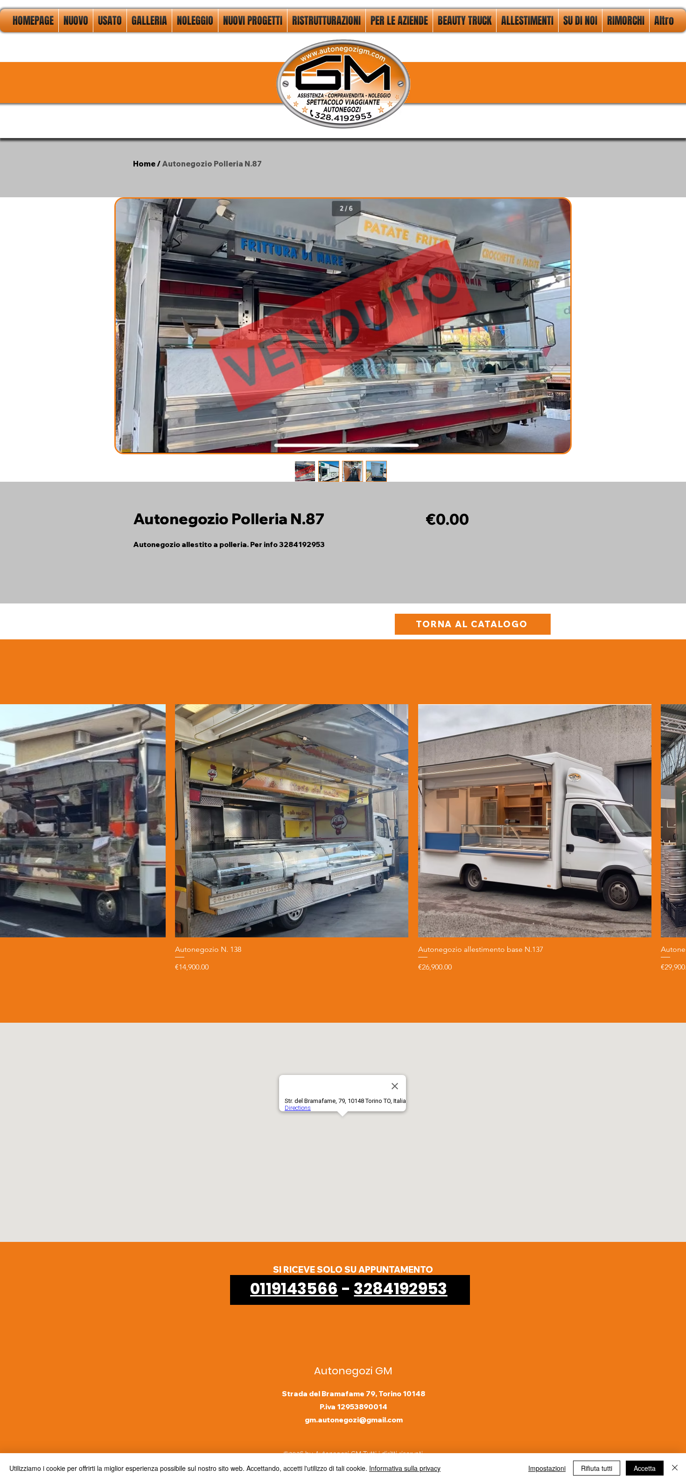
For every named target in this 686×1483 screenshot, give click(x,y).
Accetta (645, 1468)
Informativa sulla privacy (405, 1468)
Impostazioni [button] (547, 1468)
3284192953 (400, 1288)
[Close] (674, 1468)
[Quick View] (291, 820)
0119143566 (294, 1288)
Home (144, 163)
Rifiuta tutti (596, 1468)
